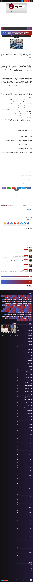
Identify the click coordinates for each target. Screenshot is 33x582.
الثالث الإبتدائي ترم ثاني (8, 307)
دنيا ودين (25, 318)
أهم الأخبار (7, 316)
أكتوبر (24, 452)
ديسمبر (24, 449)
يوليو (24, 438)
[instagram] (29, 1)
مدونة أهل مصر (23, 580)
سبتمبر (24, 454)
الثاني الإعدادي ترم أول (20, 310)
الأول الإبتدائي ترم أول (8, 303)
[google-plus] (27, 1)
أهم (11, 316)
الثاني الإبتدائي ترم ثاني (28, 310)
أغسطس (24, 436)
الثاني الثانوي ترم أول (4, 310)
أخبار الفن (24, 299)
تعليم (3, 316)
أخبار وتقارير (14, 303)
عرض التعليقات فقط (10, 205)
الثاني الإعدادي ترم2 (12, 310)
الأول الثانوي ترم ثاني (28, 307)
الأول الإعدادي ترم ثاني (12, 305)
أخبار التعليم (12, 35)
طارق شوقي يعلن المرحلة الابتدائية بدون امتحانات (21, 266)
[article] (9, 195)
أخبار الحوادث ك (23, 297)
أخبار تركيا (4, 299)
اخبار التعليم (14, 295)
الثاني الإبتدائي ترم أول (6, 308)
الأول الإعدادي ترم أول (20, 305)
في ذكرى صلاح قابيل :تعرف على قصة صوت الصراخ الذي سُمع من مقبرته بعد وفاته (16, 251)
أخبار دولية (29, 301)
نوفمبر (24, 451)
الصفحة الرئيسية (17, 35)
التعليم (22, 307)
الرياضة (14, 314)
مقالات (14, 318)
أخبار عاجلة (14, 301)
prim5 (22, 320)
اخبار (24, 295)
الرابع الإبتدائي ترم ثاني (20, 314)
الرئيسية (29, 28)
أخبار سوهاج (19, 301)
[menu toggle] (31, 1)
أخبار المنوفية (9, 299)
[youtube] (4, 580)
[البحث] (1, 1)
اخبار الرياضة (12, 297)
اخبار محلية (19, 303)
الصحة (21, 316)
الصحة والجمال (16, 316)
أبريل (24, 443)
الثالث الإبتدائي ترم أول (16, 307)
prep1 (10, 318)
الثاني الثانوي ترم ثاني (28, 312)
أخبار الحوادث (3, 295)
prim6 (18, 320)
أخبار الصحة (7, 297)
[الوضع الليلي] (31, 580)
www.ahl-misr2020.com (13, 334)
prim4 (26, 320)
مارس (24, 444)
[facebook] (21, 1)
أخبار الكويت (14, 299)
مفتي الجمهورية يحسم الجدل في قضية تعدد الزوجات (20, 256)
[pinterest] (28, 1)
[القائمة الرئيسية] (2, 28)
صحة (21, 318)
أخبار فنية (29, 303)
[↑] (16, 579)
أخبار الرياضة (17, 297)
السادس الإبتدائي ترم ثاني (27, 316)
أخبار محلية (24, 303)
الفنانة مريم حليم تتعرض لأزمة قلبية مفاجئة (9, 332)
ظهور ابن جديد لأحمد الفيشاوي (23, 270)
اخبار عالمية (3, 301)
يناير (24, 448)
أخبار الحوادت (9, 295)
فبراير (24, 446)
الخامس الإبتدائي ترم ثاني (11, 312)
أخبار (27, 295)
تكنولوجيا (29, 318)
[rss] (24, 1)
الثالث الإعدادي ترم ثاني (20, 308)
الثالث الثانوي (13, 308)
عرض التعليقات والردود (4, 205)
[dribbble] (25, 1)
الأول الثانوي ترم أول (4, 305)
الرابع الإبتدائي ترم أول (28, 314)
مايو (24, 441)
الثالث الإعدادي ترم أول (28, 308)
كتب (17, 318)
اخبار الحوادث (29, 297)
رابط (30, 564)
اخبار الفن (20, 299)
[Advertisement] (16, 21)
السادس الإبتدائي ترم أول (8, 314)
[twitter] (22, 1)
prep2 (6, 318)
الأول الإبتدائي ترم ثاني (28, 305)
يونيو (24, 440)
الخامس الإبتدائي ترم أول (20, 312)
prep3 (30, 320)
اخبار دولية (24, 301)
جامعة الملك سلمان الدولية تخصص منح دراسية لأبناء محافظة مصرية (18, 260)
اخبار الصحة (29, 299)
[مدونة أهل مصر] (16, 8)
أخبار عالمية (8, 301)
